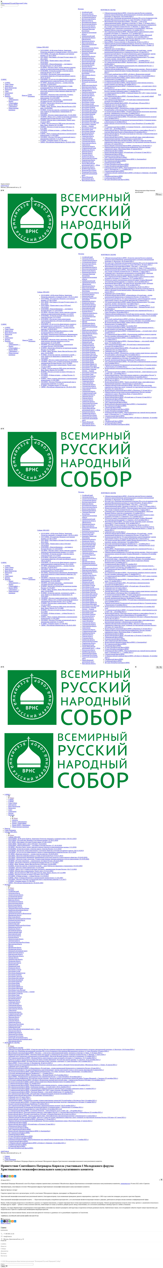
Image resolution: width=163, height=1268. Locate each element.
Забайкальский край (88, 36)
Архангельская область (89, 15)
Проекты (8, 96)
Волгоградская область (89, 24)
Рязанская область (87, 134)
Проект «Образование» (13, 98)
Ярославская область (88, 180)
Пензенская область (88, 95)
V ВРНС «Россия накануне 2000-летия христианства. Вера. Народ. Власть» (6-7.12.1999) (57, 124)
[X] (4, 1176)
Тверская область (87, 151)
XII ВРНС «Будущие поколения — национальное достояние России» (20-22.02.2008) (56, 100)
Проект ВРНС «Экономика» (13, 105)
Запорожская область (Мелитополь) (88, 38)
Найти (3, 1266)
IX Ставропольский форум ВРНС (115, 161)
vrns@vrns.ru (5, 185)
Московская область (88, 78)
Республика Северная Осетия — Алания (89, 125)
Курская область (87, 66)
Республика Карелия (88, 114)
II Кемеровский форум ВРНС (113, 150)
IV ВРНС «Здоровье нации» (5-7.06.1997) (53, 140)
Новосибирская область (89, 88)
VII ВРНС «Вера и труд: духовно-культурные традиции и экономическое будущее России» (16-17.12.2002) (58, 117)
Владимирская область (89, 22)
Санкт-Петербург (87, 138)
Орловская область (88, 94)
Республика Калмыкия (89, 112)
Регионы (81, 9)
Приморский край (87, 99)
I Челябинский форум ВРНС (113, 176)
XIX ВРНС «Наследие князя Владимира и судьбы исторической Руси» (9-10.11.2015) (56, 87)
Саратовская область (88, 139)
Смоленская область (88, 146)
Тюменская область (88, 156)
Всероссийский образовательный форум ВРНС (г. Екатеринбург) (125, 159)
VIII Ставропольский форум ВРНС (115, 157)
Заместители (9, 86)
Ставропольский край (89, 148)
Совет (7, 91)
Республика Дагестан (89, 109)
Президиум (8, 89)
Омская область (87, 90)
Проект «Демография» (13, 102)
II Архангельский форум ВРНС (114, 156)
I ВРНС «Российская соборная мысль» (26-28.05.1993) (57, 142)
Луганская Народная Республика (88, 72)
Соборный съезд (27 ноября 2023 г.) (115, 106)
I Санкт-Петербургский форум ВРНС (116, 166)
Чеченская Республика (89, 170)
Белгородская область (89, 19)
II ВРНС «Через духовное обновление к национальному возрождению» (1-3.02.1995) (58, 134)
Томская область (87, 153)
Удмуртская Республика (89, 158)
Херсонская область (88, 167)
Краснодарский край (88, 61)
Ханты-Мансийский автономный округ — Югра (91, 164)
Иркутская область (88, 43)
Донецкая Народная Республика (88, 30)
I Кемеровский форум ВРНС (113, 154)
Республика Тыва (87, 129)
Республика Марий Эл (89, 119)
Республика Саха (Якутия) (90, 122)
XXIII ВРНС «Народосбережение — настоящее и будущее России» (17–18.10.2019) (56, 64)
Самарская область (88, 136)
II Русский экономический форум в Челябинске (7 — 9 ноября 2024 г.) (127, 60)
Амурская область (87, 14)
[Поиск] (1, 7)
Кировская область (88, 58)
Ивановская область (88, 41)
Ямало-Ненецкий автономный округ (88, 178)
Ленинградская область (89, 68)
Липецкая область (87, 70)
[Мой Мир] (15, 1176)
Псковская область (88, 100)
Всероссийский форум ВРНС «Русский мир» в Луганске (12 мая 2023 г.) (127, 152)
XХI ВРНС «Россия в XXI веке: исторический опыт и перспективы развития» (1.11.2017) (57, 138)
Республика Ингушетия (89, 111)
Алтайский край (87, 12)
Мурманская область (88, 80)
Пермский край (87, 97)
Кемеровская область (88, 56)
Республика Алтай (88, 104)
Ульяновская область (88, 160)
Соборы (3, 1248)
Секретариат (9, 93)
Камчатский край (87, 51)
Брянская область (87, 20)
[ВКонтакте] (2, 1176)
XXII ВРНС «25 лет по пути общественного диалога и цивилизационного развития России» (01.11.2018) (58, 80)
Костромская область (88, 60)
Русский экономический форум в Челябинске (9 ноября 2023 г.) (124, 115)
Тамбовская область (88, 150)
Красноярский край (88, 63)
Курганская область (88, 65)
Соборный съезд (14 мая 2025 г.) (114, 48)
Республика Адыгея (88, 102)
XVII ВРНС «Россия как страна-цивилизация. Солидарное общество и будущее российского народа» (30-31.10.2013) (58, 75)
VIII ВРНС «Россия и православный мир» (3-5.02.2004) (58, 115)
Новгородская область (89, 87)
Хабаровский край (88, 162)
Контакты (4, 1256)
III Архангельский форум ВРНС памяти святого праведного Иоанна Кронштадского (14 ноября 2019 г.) (126, 78)
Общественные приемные (13, 109)
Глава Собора (9, 84)
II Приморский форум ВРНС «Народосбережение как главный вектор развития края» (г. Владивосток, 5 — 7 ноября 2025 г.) (130, 168)
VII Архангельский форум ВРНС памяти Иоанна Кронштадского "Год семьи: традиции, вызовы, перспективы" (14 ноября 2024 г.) (129, 58)
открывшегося (125, 1183)
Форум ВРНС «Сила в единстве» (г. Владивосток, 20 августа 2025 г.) (126, 42)
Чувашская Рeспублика (89, 172)
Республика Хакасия (88, 131)
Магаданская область (88, 75)
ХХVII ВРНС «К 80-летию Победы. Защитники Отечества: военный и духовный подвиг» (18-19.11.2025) (58, 51)
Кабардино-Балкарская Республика (89, 45)
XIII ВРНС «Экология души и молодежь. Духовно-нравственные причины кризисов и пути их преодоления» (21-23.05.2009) (56, 96)
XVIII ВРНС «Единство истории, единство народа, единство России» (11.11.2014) (56, 71)
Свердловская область (89, 143)
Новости (24, 95)
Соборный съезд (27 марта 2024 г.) (115, 105)
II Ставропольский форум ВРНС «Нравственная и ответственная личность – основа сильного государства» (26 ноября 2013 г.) (129, 83)
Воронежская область (89, 27)
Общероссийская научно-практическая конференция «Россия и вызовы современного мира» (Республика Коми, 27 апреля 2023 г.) (127, 148)
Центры (7, 94)
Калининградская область (90, 48)
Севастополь (86, 145)
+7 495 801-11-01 (8, 1234)
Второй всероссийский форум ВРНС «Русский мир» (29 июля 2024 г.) (127, 103)
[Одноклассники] (12, 1176)
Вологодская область (88, 26)
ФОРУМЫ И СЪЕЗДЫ (108, 10)
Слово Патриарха (31, 95)
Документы (4, 1251)
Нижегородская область (89, 85)
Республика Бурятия (88, 107)
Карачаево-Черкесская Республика (89, 53)
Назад (12, 798)
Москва (84, 77)
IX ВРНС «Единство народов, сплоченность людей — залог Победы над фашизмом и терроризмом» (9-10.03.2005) (57, 111)
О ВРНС (4, 79)
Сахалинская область (88, 141)
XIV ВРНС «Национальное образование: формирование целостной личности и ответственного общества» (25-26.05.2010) (58, 91)
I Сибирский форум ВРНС (113, 178)
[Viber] (7, 1176)
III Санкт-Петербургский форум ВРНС (116, 179)
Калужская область (88, 49)
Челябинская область (88, 168)
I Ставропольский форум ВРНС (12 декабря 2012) (120, 81)
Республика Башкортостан (90, 105)
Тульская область (87, 155)
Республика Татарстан (89, 128)
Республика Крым (87, 117)
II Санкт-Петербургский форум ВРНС (116, 164)
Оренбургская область (89, 92)
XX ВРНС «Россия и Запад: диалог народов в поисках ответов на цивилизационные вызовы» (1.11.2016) (58, 68)
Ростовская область (88, 133)
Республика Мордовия (89, 121)
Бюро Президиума (11, 88)
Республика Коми (87, 116)
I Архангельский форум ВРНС (114, 171)
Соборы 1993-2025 (43, 47)
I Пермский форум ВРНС (112, 162)
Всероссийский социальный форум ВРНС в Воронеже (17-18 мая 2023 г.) (128, 145)
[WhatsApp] (10, 1176)
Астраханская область (89, 17)
